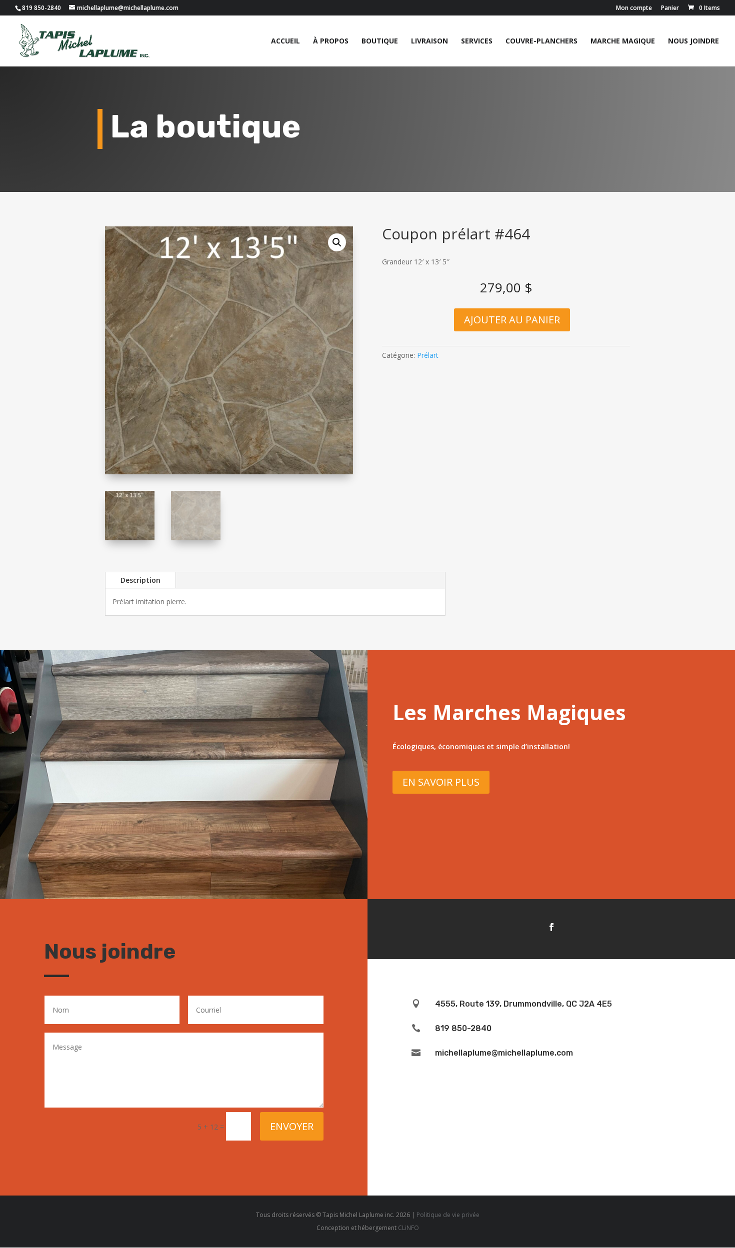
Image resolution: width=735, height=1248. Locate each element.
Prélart (427, 355)
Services (476, 41)
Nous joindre (693, 41)
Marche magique (622, 41)
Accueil (285, 41)
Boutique (380, 41)
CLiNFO (408, 1228)
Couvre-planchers (542, 41)
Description (140, 580)
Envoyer (292, 1126)
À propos (330, 41)
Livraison (429, 41)
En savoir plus (441, 782)
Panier (670, 8)
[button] (337, 242)
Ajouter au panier (512, 319)
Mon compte (634, 8)
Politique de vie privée (448, 1215)
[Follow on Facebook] (551, 927)
